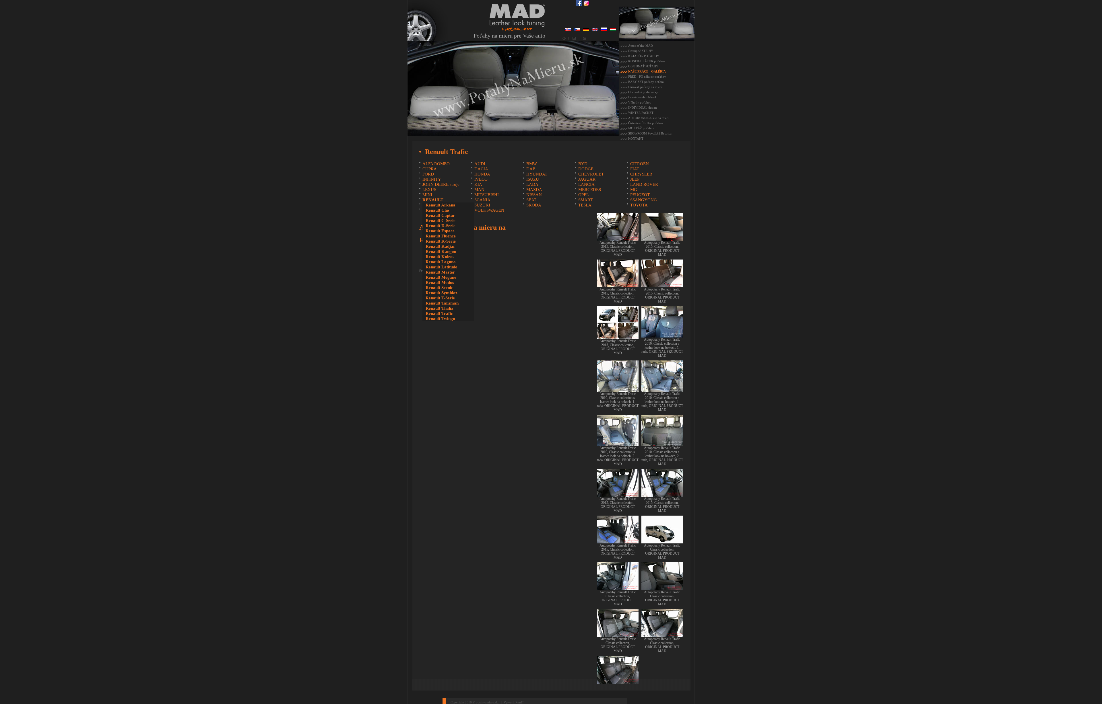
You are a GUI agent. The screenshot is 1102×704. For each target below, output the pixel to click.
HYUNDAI (536, 174)
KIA (478, 184)
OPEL (583, 194)
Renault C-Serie (440, 220)
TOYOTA (639, 205)
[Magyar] (613, 30)
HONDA (482, 174)
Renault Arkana (440, 205)
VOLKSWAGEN (489, 210)
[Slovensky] (568, 30)
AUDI (479, 163)
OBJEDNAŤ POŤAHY (643, 66)
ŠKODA (533, 205)
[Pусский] (604, 30)
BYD (582, 163)
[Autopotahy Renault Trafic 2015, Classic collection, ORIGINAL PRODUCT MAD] (618, 239)
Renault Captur (440, 215)
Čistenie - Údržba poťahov (645, 123)
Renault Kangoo (441, 251)
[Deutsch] (586, 30)
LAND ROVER (644, 184)
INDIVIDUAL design (642, 107)
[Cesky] (577, 30)
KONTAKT (635, 138)
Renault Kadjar (440, 246)
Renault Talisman (442, 303)
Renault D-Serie (440, 225)
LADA (532, 184)
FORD (428, 174)
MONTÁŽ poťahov (641, 128)
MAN (479, 189)
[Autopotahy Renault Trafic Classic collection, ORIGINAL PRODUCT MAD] (662, 541)
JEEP (634, 179)
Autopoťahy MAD (640, 45)
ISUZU (532, 179)
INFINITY (431, 179)
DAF (530, 169)
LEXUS (429, 189)
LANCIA (586, 184)
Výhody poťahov (639, 102)
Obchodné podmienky (643, 92)
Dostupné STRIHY (640, 50)
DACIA (481, 169)
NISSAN (534, 194)
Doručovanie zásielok (642, 97)
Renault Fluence (441, 236)
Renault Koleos (440, 256)
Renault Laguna (441, 262)
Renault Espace (440, 231)
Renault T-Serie (440, 298)
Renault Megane (441, 277)
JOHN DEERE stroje (440, 184)
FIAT (634, 169)
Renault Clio (437, 210)
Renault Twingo (440, 318)
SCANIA (482, 200)
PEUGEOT (640, 194)
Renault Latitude (441, 267)
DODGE (585, 169)
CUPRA (429, 169)
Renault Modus (440, 282)
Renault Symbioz (441, 292)
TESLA (584, 205)
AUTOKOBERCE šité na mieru (649, 118)
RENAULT (432, 200)
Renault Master (440, 272)
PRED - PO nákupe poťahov (647, 76)
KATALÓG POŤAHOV (643, 56)
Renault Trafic (439, 313)
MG (633, 189)
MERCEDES (589, 189)
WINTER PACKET (640, 112)
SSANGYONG (643, 200)
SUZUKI (482, 205)
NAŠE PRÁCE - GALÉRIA (647, 71)
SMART (585, 200)
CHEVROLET (591, 174)
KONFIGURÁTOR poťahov (647, 61)
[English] (595, 30)
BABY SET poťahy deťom (646, 81)
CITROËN (639, 163)
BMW (531, 163)
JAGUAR (586, 179)
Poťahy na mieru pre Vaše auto (509, 35)
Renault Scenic (439, 287)
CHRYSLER (641, 174)
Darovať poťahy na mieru (645, 87)
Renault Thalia (439, 308)
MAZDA (534, 189)
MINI (427, 194)
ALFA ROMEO (436, 163)
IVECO (481, 179)
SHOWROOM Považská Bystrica (650, 133)
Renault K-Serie (441, 241)
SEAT (531, 200)
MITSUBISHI (486, 194)
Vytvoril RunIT (514, 702)
